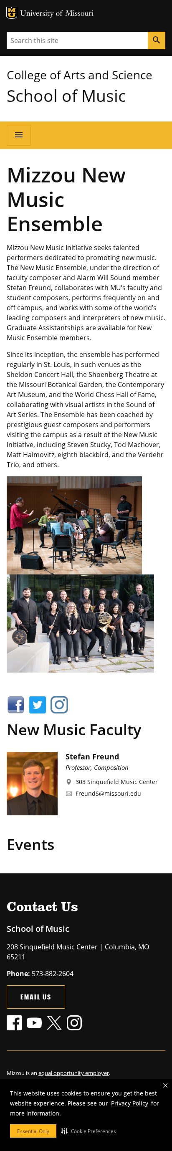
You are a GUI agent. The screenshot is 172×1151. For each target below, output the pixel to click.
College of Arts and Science (79, 75)
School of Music (66, 95)
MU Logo (11, 13)
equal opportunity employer (73, 1073)
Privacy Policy (129, 1103)
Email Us (35, 997)
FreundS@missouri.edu (108, 793)
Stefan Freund (92, 756)
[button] (89, 1131)
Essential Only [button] (33, 1131)
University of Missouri (57, 14)
